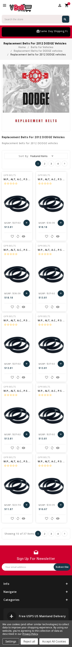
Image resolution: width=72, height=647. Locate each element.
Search (65, 19)
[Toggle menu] (6, 5)
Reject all (29, 641)
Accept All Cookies (54, 641)
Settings (10, 641)
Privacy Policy (30, 633)
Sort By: (24, 156)
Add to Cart (26, 223)
